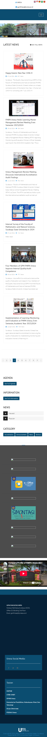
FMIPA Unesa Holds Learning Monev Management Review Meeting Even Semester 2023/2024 (21, 122)
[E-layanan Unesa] (23, 536)
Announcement (21, 435)
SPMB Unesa (11, 698)
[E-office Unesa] (23, 483)
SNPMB (9, 691)
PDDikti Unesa (12, 712)
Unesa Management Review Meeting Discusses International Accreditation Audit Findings (21, 175)
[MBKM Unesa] (23, 469)
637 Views (20, 76)
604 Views (21, 128)
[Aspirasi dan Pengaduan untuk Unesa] (23, 459)
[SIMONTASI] (23, 513)
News (31, 435)
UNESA (19, 2)
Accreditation (9, 435)
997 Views (21, 274)
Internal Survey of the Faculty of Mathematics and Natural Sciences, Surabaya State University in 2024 (20, 227)
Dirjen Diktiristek (12, 709)
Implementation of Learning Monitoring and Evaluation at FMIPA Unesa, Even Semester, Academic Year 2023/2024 (22, 321)
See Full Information (11, 398)
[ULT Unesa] (23, 527)
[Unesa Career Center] (23, 546)
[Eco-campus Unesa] (23, 498)
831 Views (21, 180)
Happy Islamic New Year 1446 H (19, 73)
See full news (36, 45)
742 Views (21, 233)
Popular (12, 418)
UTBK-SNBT (11, 695)
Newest (12, 413)
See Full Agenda (10, 384)
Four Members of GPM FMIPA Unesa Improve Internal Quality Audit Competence (21, 268)
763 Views (21, 327)
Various (38, 435)
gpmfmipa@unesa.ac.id (25, 7)
